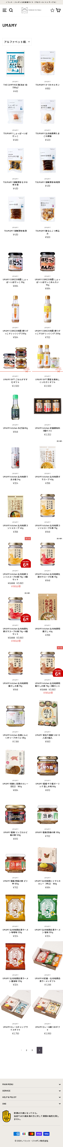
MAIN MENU (7, 1084)
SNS (4, 1104)
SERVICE (6, 1091)
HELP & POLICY (9, 1097)
